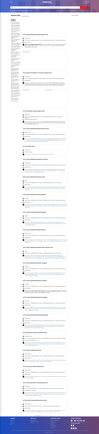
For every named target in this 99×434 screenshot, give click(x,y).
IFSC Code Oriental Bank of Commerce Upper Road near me (15, 84)
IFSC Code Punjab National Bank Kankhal (50, 204)
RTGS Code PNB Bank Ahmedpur (45, 308)
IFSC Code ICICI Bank (55, 411)
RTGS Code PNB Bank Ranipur (40, 241)
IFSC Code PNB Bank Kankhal (53, 205)
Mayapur (27, 215)
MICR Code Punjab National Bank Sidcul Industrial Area (42, 256)
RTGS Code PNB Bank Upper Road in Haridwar (73, 10)
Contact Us (53, 427)
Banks (62, 10)
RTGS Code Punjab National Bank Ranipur (34, 229)
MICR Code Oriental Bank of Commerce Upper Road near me (15, 87)
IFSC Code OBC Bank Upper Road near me (15, 91)
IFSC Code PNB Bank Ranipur (53, 241)
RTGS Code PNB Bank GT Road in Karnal (15, 53)
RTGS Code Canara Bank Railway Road (33, 366)
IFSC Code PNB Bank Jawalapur (58, 274)
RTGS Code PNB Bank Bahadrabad (48, 326)
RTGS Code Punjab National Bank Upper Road (35, 34)
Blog (11, 424)
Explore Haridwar (14, 100)
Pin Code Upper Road (29, 146)
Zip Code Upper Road (38, 154)
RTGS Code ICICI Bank (45, 411)
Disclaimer (53, 423)
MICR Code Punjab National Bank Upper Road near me (15, 73)
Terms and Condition (55, 420)
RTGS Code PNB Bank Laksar (39, 188)
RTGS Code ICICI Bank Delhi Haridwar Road (34, 400)
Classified (12, 423)
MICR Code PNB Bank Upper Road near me (15, 26)
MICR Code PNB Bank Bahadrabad (37, 327)
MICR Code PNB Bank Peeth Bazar (37, 172)
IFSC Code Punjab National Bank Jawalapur (51, 273)
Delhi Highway (28, 353)
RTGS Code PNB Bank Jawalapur (44, 274)
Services (32, 423)
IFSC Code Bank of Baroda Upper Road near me (15, 76)
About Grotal (33, 420)
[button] (47, 2)
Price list (52, 424)
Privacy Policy (53, 421)
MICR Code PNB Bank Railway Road (40, 141)
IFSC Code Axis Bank (38, 361)
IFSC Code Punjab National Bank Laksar (49, 186)
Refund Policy (53, 425)
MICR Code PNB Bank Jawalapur (31, 275)
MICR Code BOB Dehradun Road (31, 345)
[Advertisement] (45, 25)
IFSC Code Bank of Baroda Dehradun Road (51, 342)
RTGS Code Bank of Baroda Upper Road (34, 111)
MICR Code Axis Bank (47, 361)
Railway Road (28, 132)
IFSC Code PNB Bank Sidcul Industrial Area (39, 258)
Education (12, 420)
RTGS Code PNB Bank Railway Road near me (15, 34)
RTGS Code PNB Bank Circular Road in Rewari (15, 63)
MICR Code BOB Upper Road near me (15, 99)
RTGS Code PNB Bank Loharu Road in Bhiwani (15, 46)
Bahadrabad (27, 318)
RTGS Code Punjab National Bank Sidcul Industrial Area (38, 247)
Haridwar (58, 10)
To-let (11, 421)
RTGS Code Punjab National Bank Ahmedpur (35, 297)
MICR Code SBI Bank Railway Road (34, 395)
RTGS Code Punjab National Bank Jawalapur (35, 263)
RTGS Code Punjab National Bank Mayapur (34, 212)
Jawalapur (27, 266)
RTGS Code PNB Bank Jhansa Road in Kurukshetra (15, 55)
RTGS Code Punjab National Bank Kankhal (34, 194)
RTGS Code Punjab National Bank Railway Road (36, 128)
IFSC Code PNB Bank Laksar (51, 188)
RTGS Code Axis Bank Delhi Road (32, 350)
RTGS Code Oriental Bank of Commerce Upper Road (37, 72)
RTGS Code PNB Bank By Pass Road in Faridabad (15, 49)
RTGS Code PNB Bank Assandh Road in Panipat (15, 59)
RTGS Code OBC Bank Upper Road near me (15, 29)
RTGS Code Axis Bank (29, 361)
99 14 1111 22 (79, 421)
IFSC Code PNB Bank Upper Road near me (15, 23)
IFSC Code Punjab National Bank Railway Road (53, 138)
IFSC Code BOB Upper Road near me (15, 96)
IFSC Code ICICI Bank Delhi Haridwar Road (51, 410)
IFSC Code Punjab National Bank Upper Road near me (15, 69)
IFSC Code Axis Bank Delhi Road (44, 360)
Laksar (26, 180)
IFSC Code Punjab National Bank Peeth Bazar (53, 169)
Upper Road (27, 38)
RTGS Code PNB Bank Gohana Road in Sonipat (15, 65)
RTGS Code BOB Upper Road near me (15, 31)
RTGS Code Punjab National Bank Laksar (34, 177)
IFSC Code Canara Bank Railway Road (48, 376)
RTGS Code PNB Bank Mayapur (44, 223)
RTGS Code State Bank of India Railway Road (35, 382)
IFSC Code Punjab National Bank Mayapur (50, 222)
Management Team (35, 421)
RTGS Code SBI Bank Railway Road (45, 394)
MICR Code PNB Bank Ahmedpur (31, 310)
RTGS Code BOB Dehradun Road (44, 344)
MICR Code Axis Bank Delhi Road (58, 360)
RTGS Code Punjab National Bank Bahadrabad (35, 315)
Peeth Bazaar (28, 163)
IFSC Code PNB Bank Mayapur (57, 223)
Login (86, 2)
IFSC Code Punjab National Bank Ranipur (50, 239)
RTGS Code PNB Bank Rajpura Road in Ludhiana (15, 40)
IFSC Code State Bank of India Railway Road (52, 392)
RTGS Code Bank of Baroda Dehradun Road (35, 332)
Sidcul (26, 251)
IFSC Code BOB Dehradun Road (58, 344)
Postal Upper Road (47, 154)
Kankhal (26, 198)
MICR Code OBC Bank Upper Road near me (15, 94)
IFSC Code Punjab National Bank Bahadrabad (53, 325)
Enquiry (52, 154)
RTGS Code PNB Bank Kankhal (40, 205)
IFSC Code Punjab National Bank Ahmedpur (52, 307)
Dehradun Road (28, 336)
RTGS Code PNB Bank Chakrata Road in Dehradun (15, 37)
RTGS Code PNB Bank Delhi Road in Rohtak (15, 44)
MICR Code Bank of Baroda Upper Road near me (15, 80)
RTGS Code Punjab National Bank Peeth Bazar (35, 159)
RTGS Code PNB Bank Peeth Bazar (48, 170)
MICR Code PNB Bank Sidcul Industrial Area (57, 258)
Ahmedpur (27, 301)
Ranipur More (28, 233)
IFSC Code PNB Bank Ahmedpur (59, 308)
